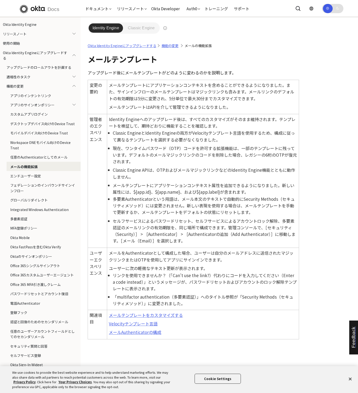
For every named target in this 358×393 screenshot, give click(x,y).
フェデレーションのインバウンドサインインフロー (42, 188)
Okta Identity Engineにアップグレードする (35, 55)
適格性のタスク (18, 76)
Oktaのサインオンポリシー (31, 256)
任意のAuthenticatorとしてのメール (38, 157)
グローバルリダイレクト (29, 200)
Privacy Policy (24, 382)
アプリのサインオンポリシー (32, 104)
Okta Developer (165, 8)
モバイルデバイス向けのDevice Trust (39, 133)
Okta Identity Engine (20, 24)
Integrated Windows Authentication (39, 209)
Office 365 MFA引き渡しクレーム (35, 284)
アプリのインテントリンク (30, 95)
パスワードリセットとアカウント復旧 (39, 293)
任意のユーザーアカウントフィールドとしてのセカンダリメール (42, 334)
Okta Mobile (20, 237)
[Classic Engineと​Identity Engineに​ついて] (165, 28)
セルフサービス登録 (25, 355)
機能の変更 (15, 86)
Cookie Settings (217, 378)
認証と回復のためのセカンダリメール (39, 321)
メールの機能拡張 (24, 166)
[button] (97, 8)
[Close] (350, 378)
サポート (241, 8)
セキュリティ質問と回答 (28, 345)
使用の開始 (11, 43)
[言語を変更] (311, 8)
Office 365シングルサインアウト (35, 265)
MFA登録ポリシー (23, 228)
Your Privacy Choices (75, 382)
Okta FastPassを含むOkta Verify (35, 246)
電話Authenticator (25, 303)
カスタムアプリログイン (29, 114)
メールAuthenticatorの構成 (135, 332)
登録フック (18, 312)
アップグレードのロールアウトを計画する (39, 67)
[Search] (298, 8)
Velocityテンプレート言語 (133, 324)
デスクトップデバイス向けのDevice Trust (42, 123)
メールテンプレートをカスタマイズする (146, 315)
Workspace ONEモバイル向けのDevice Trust (40, 145)
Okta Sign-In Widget (26, 364)
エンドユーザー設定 (25, 175)
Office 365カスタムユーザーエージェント (42, 274)
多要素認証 (18, 218)
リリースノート (15, 33)
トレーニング (216, 8)
